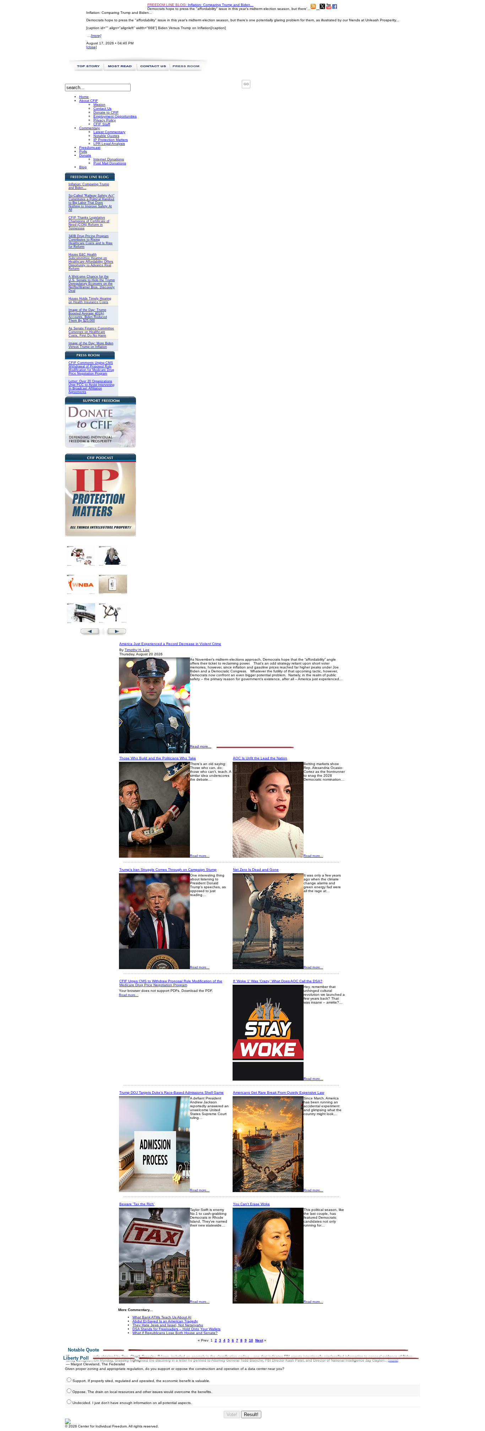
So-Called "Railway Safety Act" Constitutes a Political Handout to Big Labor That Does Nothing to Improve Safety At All (91, 203)
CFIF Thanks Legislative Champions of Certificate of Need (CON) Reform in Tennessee (89, 223)
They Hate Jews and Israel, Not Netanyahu (167, 1325)
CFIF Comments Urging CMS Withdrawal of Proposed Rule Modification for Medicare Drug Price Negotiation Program (91, 368)
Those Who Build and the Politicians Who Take (157, 758)
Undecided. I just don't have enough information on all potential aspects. (132, 1403)
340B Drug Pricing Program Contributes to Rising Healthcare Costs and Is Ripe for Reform (91, 241)
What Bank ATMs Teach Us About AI (161, 1317)
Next (259, 1340)
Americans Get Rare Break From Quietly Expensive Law (278, 1092)
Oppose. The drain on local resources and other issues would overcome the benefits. (142, 1392)
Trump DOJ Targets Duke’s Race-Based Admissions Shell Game (171, 1092)
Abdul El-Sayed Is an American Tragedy (165, 1321)
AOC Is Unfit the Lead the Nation (260, 758)
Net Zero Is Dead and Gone (256, 870)
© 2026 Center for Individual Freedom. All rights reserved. (112, 1426)
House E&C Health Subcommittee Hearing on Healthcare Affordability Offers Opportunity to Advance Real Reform (91, 262)
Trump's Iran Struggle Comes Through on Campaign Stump (168, 870)
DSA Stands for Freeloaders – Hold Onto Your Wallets (176, 1329)
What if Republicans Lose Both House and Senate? (175, 1333)
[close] (91, 47)
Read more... (200, 746)
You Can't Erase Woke (251, 1204)
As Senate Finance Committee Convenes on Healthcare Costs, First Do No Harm (91, 332)
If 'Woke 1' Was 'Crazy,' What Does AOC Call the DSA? (277, 981)
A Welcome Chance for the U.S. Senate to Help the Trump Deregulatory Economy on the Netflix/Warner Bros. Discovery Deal (92, 284)
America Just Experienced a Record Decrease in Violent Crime (170, 644)
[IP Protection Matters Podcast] (100, 535)
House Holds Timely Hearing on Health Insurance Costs (90, 300)
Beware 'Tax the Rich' (136, 1204)
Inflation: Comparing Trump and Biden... (200, 5)
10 (251, 1340)
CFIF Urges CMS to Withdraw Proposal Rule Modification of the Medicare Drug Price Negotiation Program (170, 983)
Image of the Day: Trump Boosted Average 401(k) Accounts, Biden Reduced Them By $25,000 (88, 315)
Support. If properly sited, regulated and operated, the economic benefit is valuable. (141, 1381)
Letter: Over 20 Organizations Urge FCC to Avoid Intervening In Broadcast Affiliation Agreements (91, 386)
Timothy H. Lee (137, 650)
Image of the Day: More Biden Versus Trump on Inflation (91, 345)
